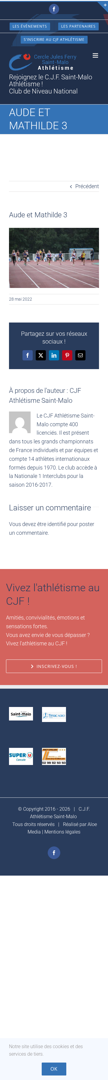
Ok (54, 1069)
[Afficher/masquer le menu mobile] (96, 55)
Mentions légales (62, 832)
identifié (56, 524)
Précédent (87, 186)
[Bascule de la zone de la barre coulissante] (102, 7)
